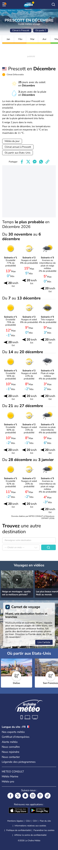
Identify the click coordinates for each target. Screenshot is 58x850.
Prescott (20, 11)
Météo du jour (12, 141)
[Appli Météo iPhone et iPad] (18, 810)
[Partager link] (47, 162)
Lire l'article (44, 642)
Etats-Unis (11, 11)
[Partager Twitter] (28, 162)
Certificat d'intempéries (15, 737)
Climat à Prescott (20, 30)
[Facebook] (10, 796)
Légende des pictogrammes (19, 762)
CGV (35, 820)
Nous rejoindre (10, 752)
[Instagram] (33, 796)
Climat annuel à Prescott (18, 147)
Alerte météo (10, 742)
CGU (28, 820)
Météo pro (8, 781)
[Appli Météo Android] (39, 810)
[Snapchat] (25, 796)
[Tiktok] (48, 796)
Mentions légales (15, 820)
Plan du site (45, 820)
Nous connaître (11, 747)
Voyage (3, 11)
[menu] (4, 4)
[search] (53, 4)
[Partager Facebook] (22, 162)
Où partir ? (40, 30)
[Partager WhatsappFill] (41, 162)
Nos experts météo (13, 732)
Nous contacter (11, 757)
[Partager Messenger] (35, 162)
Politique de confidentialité (18, 830)
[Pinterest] (40, 796)
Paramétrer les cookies (43, 830)
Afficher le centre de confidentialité (30, 835)
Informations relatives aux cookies (30, 825)
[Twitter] (18, 796)
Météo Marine (10, 776)
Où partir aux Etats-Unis (17, 152)
